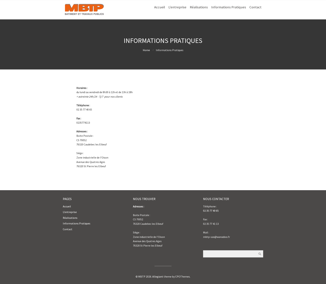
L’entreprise (177, 7)
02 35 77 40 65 (211, 210)
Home (146, 50)
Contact (255, 7)
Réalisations (199, 7)
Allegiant (157, 276)
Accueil (159, 7)
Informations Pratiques (228, 7)
